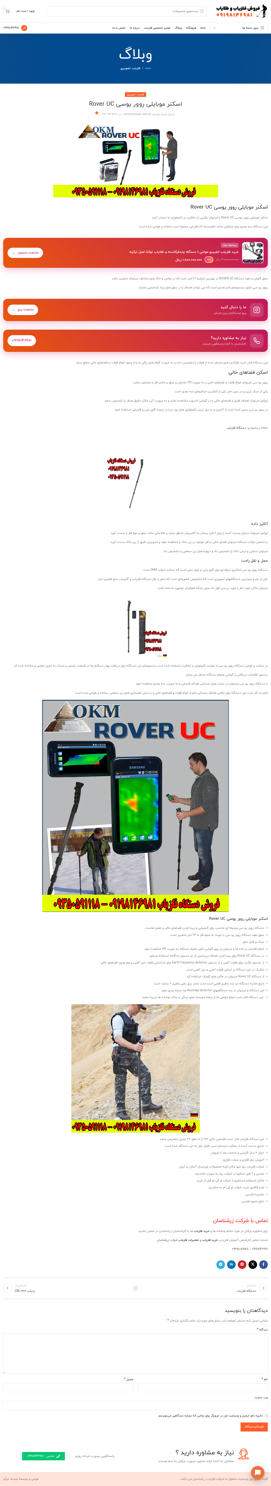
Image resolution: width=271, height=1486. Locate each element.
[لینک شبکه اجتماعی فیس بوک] (263, 1264)
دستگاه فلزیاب (236, 428)
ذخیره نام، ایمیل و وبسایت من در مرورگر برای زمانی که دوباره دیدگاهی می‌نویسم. (210, 1416)
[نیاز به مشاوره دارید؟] (135, 341)
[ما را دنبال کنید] (135, 310)
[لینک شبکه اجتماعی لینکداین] (231, 1264)
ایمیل (128, 1379)
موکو (6, 1479)
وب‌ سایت (261, 1398)
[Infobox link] (15, 28)
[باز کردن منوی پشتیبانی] (258, 1473)
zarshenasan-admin (137, 114)
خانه (148, 68)
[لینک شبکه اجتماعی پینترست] (242, 1264)
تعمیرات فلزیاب (188, 1240)
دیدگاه (262, 1329)
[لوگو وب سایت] (241, 11)
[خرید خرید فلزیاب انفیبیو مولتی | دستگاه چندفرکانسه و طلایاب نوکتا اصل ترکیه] (135, 253)
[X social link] (253, 1264)
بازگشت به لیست (135, 1288)
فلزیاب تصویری (130, 68)
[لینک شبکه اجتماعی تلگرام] (220, 1264)
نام (265, 1379)
